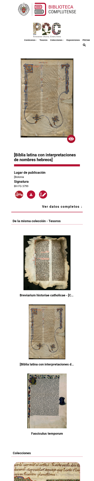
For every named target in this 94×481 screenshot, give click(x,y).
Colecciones (56, 40)
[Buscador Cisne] (19, 194)
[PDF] (31, 194)
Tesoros (43, 40)
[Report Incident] (43, 194)
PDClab (86, 40)
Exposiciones (73, 40)
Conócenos (29, 40)
